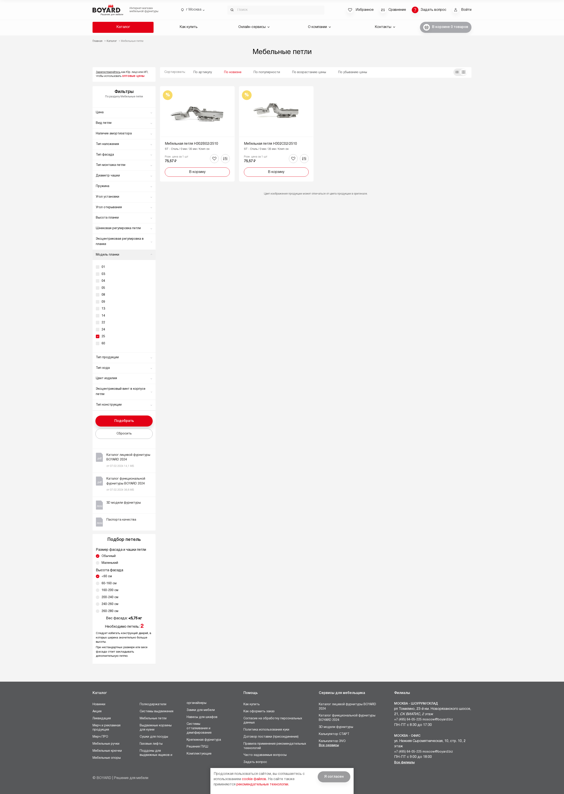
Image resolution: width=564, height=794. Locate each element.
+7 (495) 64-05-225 (408, 719)
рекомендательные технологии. (262, 784)
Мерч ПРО (100, 736)
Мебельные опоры (107, 758)
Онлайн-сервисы (252, 27)
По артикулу (202, 72)
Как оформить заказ (259, 711)
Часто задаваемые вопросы (265, 755)
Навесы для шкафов (202, 717)
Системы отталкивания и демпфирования (199, 728)
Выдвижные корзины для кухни (156, 727)
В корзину (197, 172)
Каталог (123, 27)
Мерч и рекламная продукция (107, 727)
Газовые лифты (151, 743)
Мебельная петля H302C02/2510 (270, 143)
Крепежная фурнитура (204, 739)
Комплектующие (199, 753)
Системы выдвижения (156, 711)
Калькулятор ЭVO (332, 741)
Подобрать (124, 421)
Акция (97, 711)
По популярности (267, 72)
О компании (317, 27)
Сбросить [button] (124, 433)
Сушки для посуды (154, 736)
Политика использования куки (266, 729)
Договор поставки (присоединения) (271, 736)
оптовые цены (133, 76)
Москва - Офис (407, 736)
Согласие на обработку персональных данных (272, 720)
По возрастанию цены (309, 72)
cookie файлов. (254, 779)
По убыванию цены (352, 72)
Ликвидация (102, 718)
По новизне (232, 72)
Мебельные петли (153, 718)
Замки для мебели (201, 710)
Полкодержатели (153, 704)
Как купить (189, 27)
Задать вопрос (255, 762)
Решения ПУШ (197, 746)
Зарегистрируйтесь (108, 72)
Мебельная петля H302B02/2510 (191, 143)
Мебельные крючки (107, 750)
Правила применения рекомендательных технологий (274, 746)
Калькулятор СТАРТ (334, 734)
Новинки (99, 704)
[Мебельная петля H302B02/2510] (197, 134)
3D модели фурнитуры (336, 727)
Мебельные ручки (106, 743)
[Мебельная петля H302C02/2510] (276, 134)
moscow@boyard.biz (438, 719)
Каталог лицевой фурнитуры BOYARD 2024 (347, 706)
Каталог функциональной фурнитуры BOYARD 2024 (347, 718)
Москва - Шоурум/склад (416, 703)
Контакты (383, 27)
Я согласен (334, 776)
